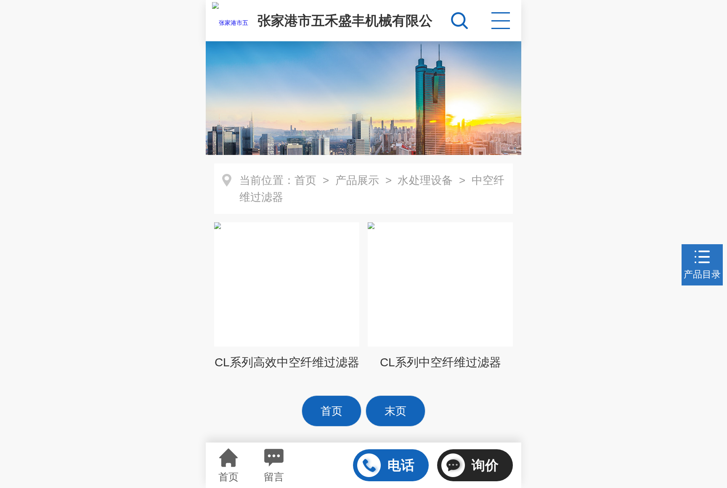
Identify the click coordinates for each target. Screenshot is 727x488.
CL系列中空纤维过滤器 (440, 362)
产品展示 (357, 180)
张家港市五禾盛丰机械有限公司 (344, 27)
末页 (395, 411)
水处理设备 (425, 180)
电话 (400, 465)
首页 (305, 180)
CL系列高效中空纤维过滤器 (287, 362)
